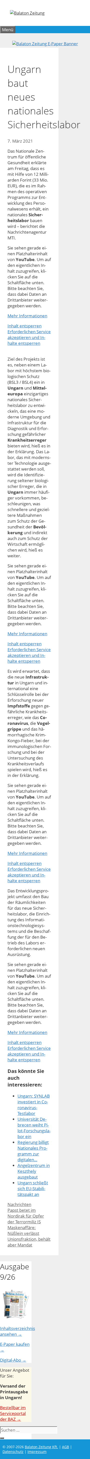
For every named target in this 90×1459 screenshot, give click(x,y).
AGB (65, 1446)
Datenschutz (13, 1451)
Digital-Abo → (13, 1360)
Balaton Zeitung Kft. (41, 1446)
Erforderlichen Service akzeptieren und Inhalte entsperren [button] (29, 337)
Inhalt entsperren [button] (25, 326)
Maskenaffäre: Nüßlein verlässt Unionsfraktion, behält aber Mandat (29, 1236)
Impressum (37, 1451)
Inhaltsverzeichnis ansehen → (17, 1331)
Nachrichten (19, 1204)
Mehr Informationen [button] (27, 316)
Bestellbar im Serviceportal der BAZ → (13, 1413)
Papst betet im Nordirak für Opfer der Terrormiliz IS (26, 1216)
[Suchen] (2, 1438)
